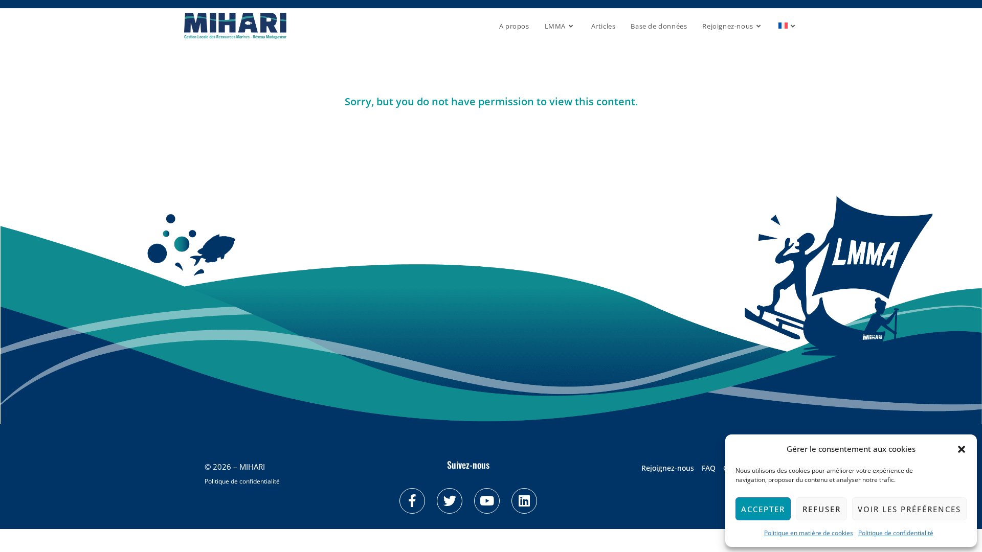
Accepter (763, 509)
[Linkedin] (524, 501)
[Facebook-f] (412, 501)
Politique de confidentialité (895, 532)
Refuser (821, 509)
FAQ (709, 468)
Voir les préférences (909, 509)
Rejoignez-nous (667, 468)
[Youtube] (487, 501)
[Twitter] (449, 501)
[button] (961, 449)
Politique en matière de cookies (808, 532)
